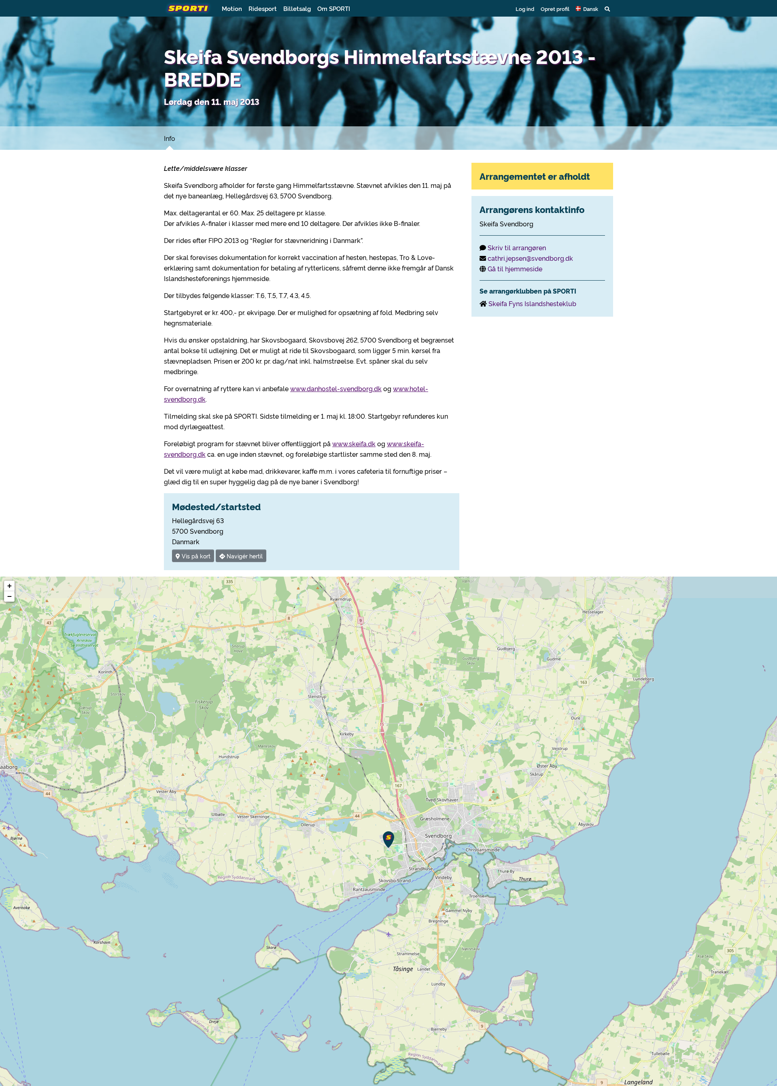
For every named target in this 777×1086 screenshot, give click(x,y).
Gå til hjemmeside (515, 268)
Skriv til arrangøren (517, 247)
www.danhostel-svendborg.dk (336, 388)
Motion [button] (232, 8)
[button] (587, 8)
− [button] (9, 596)
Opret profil (555, 8)
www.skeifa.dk (354, 443)
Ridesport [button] (262, 8)
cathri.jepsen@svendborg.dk (530, 257)
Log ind (525, 8)
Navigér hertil (244, 556)
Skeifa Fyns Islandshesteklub (532, 303)
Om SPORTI (333, 8)
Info (169, 138)
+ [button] (9, 585)
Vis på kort (195, 556)
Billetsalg (297, 8)
